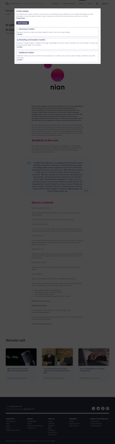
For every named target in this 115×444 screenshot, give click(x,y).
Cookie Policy (20, 18)
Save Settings (22, 23)
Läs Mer (19, 34)
